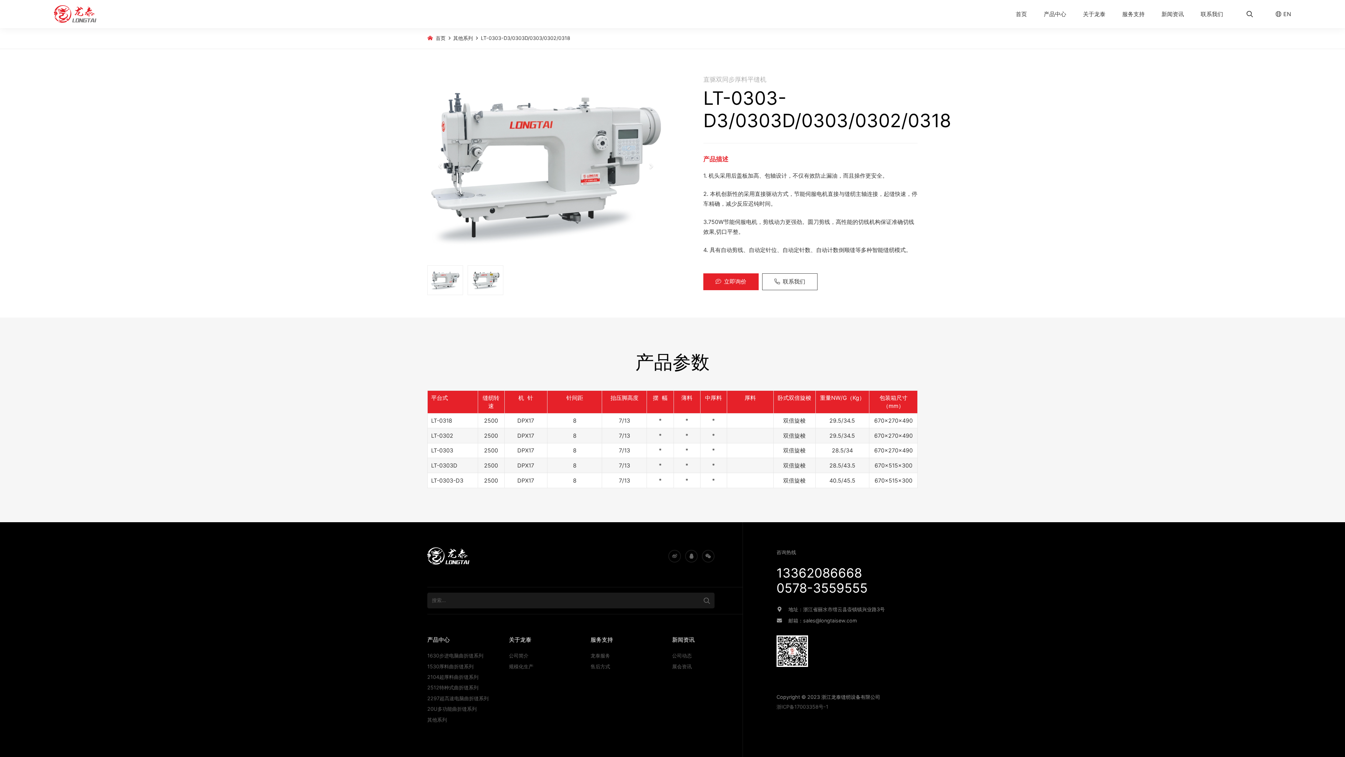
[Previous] (440, 166)
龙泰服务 (600, 656)
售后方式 (600, 666)
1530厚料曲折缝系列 (450, 666)
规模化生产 (521, 666)
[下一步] (651, 166)
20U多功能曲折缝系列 (452, 709)
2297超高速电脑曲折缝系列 (458, 698)
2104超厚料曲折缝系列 (452, 677)
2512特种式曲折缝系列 (452, 687)
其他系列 (437, 720)
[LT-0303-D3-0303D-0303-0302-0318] (545, 166)
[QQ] (691, 556)
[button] (1069, 14)
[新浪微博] (674, 556)
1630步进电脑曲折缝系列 (455, 656)
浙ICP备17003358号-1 (802, 707)
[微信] (708, 556)
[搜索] (707, 600)
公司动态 (682, 656)
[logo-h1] (75, 14)
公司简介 (519, 656)
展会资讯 (682, 666)
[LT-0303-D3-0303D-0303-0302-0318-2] (485, 280)
